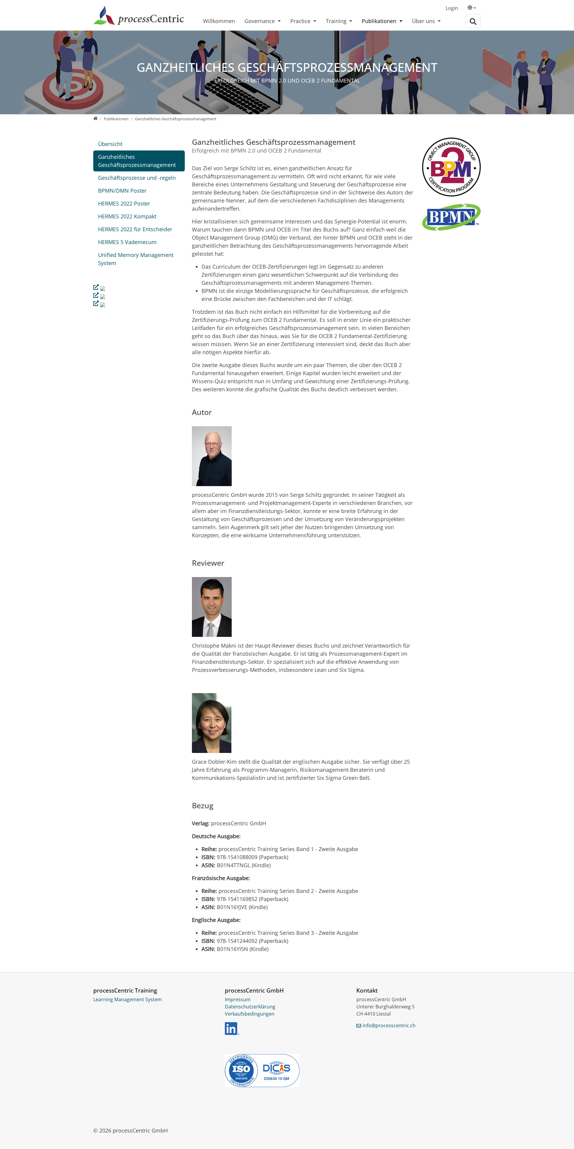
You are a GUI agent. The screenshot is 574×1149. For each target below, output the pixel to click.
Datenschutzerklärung (250, 1006)
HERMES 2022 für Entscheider (135, 229)
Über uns (424, 21)
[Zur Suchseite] (473, 21)
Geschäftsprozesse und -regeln (137, 177)
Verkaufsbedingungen (249, 1013)
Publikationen (380, 21)
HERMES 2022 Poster (124, 203)
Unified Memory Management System (135, 259)
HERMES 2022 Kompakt (127, 216)
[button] (472, 8)
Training (337, 21)
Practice (301, 21)
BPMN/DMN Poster (122, 190)
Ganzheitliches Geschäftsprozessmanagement (137, 160)
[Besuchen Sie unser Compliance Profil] (287, 1070)
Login (452, 8)
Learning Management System (127, 999)
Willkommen (219, 21)
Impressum (238, 999)
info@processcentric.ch (389, 1025)
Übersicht (110, 143)
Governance (260, 21)
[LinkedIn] (232, 1028)
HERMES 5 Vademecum (127, 242)
